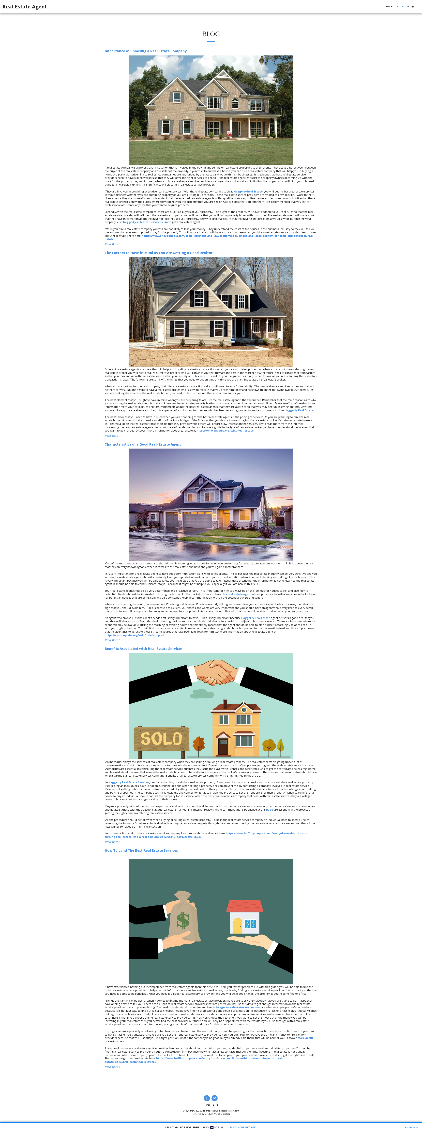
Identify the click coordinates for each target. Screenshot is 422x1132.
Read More (112, 244)
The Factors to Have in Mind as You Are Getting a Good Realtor (159, 252)
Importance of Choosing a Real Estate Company (146, 51)
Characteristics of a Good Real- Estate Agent (143, 444)
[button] (408, 7)
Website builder (222, 1113)
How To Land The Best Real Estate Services (141, 850)
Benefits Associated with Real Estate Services (143, 648)
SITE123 (209, 1113)
